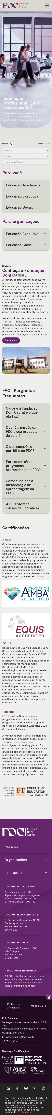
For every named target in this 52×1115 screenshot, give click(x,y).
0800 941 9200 (15, 1033)
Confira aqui (20, 982)
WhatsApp (12, 1041)
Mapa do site (38, 1006)
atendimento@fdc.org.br (20, 1037)
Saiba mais (11, 340)
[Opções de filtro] (11, 143)
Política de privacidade (13, 1006)
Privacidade (24, 1112)
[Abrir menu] (47, 5)
